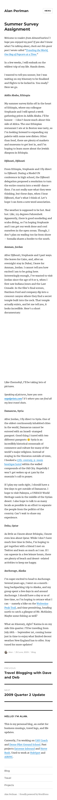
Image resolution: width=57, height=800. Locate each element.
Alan (10, 652)
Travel (7, 778)
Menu (48, 11)
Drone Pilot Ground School (24, 744)
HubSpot (35, 752)
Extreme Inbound (24, 748)
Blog (33, 652)
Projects (9, 785)
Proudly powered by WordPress (34, 794)
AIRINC (8, 756)
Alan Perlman (16, 11)
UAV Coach (41, 740)
